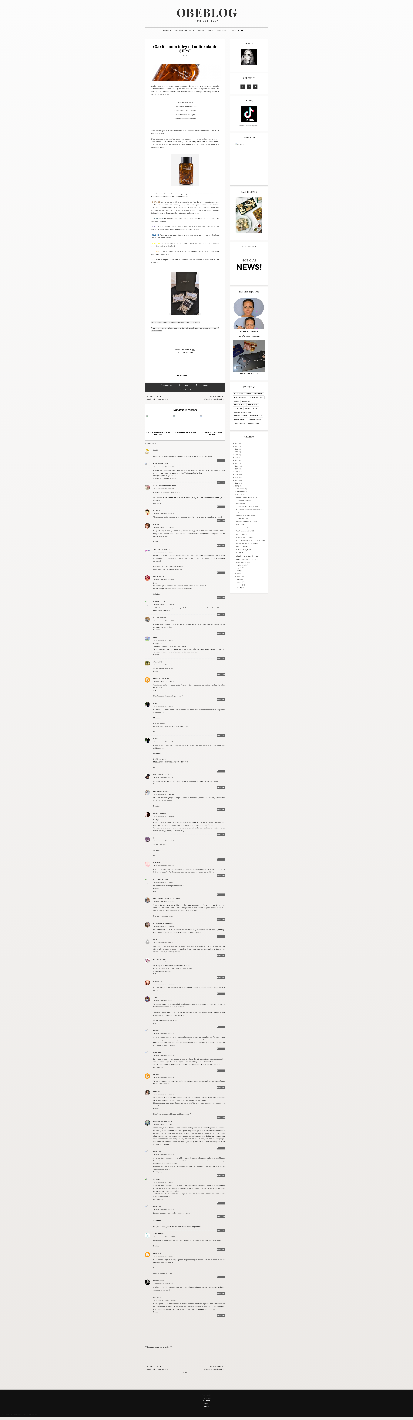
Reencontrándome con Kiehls (246, 521)
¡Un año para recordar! (249, 336)
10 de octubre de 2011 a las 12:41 (164, 841)
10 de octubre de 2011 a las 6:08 (164, 453)
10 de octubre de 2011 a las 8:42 (164, 527)
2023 (237, 452)
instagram (207, 1398)
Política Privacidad (184, 31)
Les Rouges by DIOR (243, 562)
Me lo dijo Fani (159, 618)
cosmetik (157, 1297)
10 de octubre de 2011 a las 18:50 (164, 1223)
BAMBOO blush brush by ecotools (248, 497)
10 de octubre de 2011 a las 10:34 (164, 640)
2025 (237, 446)
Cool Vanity (158, 1151)
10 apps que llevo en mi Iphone (211, 433)
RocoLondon (158, 576)
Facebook (167, 385)
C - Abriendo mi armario (163, 923)
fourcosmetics (239, 423)
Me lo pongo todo (161, 879)
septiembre (241, 565)
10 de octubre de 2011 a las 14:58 (164, 1033)
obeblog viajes (253, 423)
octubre (240, 494)
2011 (236, 486)
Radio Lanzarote (256, 416)
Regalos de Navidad (249, 374)
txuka (155, 997)
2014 (237, 477)
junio (239, 573)
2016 (237, 472)
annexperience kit (242, 528)
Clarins (236, 401)
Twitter (185, 385)
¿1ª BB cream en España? (245, 537)
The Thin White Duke (161, 549)
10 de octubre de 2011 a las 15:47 (164, 1094)
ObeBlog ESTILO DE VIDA (242, 412)
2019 (237, 463)
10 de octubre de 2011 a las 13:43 (164, 942)
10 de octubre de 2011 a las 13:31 (164, 926)
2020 (237, 460)
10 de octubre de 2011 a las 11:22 (164, 794)
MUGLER (247, 408)
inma (155, 940)
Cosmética (246, 401)
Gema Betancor (159, 1234)
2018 (237, 466)
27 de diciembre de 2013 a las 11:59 (165, 1300)
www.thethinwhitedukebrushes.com (167, 569)
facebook (206, 1401)
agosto (239, 568)
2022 (237, 455)
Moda (255, 408)
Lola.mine (157, 1052)
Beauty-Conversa (242, 546)
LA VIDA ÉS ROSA (159, 959)
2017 (237, 469)
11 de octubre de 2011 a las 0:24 (163, 1283)
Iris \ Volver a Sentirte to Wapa (166, 898)
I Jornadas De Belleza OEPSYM (247, 559)
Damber (156, 510)
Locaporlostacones (162, 775)
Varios (190, 376)
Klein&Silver (240, 503)
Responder (221, 460)
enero (239, 588)
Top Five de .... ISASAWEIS (245, 531)
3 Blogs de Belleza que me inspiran (158, 433)
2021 (236, 457)
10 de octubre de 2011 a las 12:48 (164, 865)
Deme (155, 703)
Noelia (156, 1030)
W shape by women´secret (245, 515)
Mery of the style (160, 464)
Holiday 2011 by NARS (243, 550)
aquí (193, 349)
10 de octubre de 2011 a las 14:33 (164, 1000)
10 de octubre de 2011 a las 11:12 (163, 706)
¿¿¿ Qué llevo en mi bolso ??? (185, 433)
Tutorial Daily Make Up (249, 331)
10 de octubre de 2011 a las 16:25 (164, 1124)
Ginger (156, 524)
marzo (239, 582)
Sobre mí (167, 31)
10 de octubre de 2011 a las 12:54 (164, 882)
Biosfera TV (258, 394)
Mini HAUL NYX (241, 534)
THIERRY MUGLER (239, 419)
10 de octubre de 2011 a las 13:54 (164, 962)
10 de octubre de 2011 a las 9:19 (163, 552)
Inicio (185, 1372)
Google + (187, 389)
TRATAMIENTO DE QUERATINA (247, 506)
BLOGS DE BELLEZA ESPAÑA (243, 394)
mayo (239, 576)
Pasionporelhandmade (163, 1121)
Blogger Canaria (240, 397)
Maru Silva (157, 981)
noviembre (241, 491)
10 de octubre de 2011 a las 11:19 (163, 777)
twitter (206, 1403)
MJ (154, 838)
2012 (236, 483)
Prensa (201, 31)
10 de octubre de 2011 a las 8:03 (164, 513)
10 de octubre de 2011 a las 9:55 (164, 621)
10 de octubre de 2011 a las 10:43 (164, 665)
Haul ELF (239, 553)
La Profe (156, 1074)
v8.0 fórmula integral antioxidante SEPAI (250, 540)
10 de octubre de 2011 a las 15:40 (164, 1077)
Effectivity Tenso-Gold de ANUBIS (247, 556)
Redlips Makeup (159, 813)
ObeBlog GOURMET (240, 416)
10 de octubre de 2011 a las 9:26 (164, 579)
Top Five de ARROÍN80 (244, 500)
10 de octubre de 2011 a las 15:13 (164, 1055)
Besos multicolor (161, 678)
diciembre (240, 489)
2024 (237, 449)
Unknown (157, 1253)
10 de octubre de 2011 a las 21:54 (164, 1256)
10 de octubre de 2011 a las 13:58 (164, 984)
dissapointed (159, 601)
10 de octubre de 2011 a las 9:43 (164, 604)
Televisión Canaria (254, 419)
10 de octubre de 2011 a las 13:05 (164, 901)
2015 (236, 474)
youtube (206, 1406)
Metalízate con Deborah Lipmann (248, 543)
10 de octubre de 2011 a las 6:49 (164, 467)
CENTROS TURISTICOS (256, 397)
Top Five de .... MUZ (242, 518)
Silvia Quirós (158, 1281)
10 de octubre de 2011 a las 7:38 (164, 488)
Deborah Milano (239, 405)
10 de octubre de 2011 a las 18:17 (164, 1154)
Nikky (155, 637)
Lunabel (156, 863)
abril (238, 579)
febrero (239, 585)
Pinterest (203, 385)
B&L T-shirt (240, 525)
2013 (236, 480)
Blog (210, 31)
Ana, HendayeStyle (161, 791)
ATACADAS (157, 662)
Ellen (155, 450)
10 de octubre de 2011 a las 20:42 (164, 1237)
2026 (237, 443)
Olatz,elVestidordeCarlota (165, 486)
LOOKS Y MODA (253, 405)
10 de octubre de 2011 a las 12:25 (164, 816)
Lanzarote (238, 408)
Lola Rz (156, 1091)
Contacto (221, 31)
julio (238, 571)
